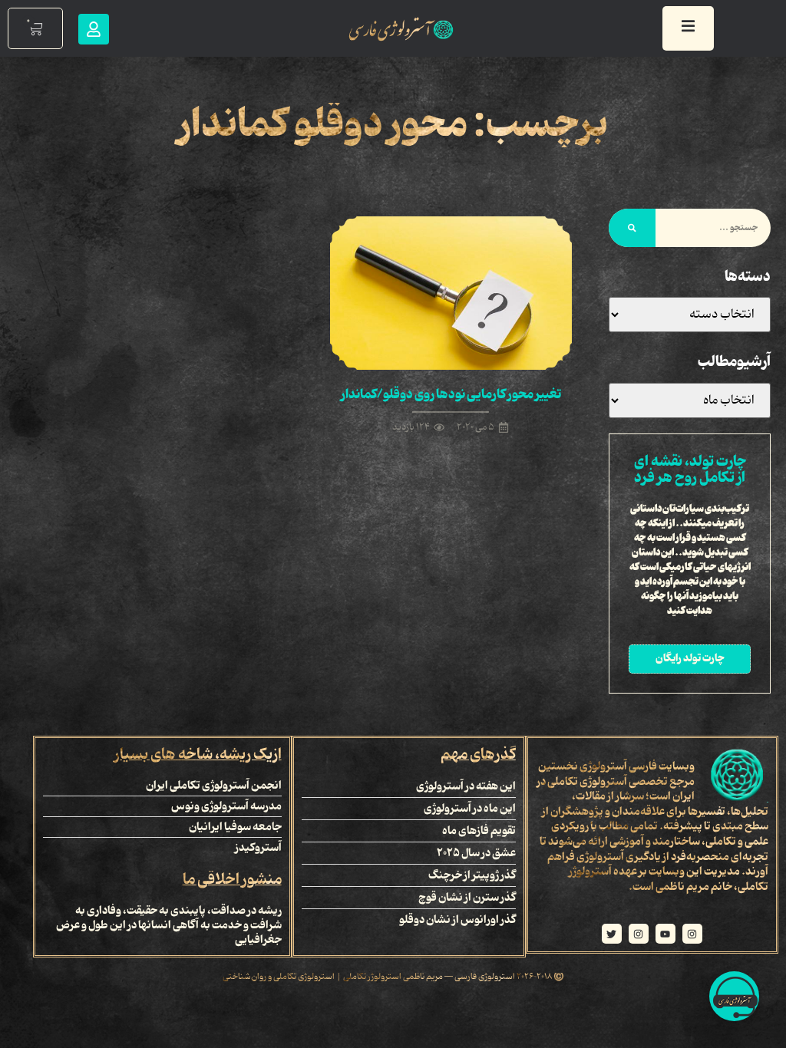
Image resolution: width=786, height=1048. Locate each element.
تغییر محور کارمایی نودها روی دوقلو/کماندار (451, 394)
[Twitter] (612, 934)
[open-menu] (688, 28)
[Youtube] (665, 934)
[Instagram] (692, 934)
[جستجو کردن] (632, 228)
